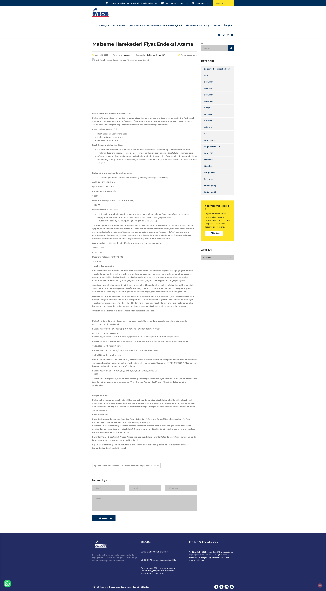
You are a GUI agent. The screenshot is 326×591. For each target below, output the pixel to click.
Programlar (209, 172)
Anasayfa (104, 25)
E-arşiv (207, 108)
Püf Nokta (209, 179)
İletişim (228, 25)
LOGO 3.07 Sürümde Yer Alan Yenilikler (159, 560)
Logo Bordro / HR (212, 147)
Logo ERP (208, 153)
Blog (206, 25)
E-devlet (208, 121)
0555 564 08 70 (202, 3)
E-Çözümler (153, 25)
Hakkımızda (119, 25)
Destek (216, 25)
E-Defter (208, 114)
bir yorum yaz (105, 518)
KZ (205, 134)
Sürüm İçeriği (210, 185)
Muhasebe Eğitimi (172, 25)
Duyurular (208, 101)
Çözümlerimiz (136, 25)
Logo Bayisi (209, 140)
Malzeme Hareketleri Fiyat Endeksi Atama (140, 466)
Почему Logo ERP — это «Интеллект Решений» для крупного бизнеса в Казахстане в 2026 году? (158, 570)
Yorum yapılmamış (189, 55)
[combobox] (217, 257)
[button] (7, 583)
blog (206, 75)
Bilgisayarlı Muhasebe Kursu (217, 69)
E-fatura (208, 127)
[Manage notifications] (320, 585)
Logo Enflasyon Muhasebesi (106, 466)
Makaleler (208, 160)
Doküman (208, 82)
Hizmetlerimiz (193, 25)
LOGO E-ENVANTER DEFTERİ (154, 552)
